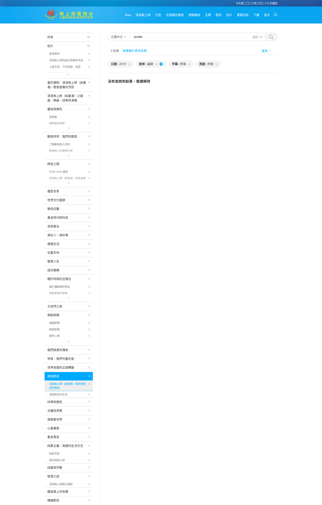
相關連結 (194, 15)
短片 (229, 15)
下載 (256, 15)
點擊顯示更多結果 (135, 51)
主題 (208, 15)
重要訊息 (243, 15)
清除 (255, 36)
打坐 (158, 15)
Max (128, 15)
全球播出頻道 (175, 15)
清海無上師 (143, 15)
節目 (219, 15)
